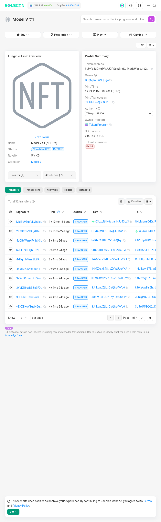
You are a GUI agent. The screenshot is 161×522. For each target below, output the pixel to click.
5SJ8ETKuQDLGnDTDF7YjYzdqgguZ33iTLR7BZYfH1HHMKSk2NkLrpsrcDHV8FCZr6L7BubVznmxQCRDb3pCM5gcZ (98, 102)
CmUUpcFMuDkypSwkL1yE (109, 249)
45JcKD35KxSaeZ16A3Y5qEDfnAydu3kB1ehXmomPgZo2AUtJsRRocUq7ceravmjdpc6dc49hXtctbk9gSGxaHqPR (29, 268)
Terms (147, 501)
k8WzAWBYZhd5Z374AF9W (109, 278)
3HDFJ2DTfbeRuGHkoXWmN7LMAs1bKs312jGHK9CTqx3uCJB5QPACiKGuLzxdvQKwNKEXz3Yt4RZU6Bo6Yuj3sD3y (29, 297)
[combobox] (23, 318)
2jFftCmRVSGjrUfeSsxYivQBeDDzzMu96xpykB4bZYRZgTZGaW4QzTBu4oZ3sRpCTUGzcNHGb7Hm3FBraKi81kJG (29, 231)
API (142, 45)
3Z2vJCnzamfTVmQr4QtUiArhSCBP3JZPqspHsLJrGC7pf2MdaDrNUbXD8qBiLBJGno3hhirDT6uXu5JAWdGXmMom (29, 278)
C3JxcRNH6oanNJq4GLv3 (112, 221)
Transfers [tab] (13, 190)
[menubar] (131, 5)
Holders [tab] (68, 190)
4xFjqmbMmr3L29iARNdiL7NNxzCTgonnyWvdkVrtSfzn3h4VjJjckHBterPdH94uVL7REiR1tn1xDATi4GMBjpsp (29, 259)
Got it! (13, 511)
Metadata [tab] (84, 190)
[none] (123, 5)
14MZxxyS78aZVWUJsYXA (109, 259)
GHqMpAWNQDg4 (97, 80)
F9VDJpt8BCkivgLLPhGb (107, 231)
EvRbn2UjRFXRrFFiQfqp (106, 240)
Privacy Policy (21, 505)
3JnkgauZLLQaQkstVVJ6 (108, 287)
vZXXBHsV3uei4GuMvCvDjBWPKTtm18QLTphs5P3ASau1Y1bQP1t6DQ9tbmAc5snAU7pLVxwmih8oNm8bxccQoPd (29, 306)
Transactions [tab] (32, 190)
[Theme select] (130, 5)
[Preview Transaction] (10, 221)
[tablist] (48, 190)
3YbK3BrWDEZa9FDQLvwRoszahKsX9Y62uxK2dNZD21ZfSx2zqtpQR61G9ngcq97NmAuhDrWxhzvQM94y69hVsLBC (29, 287)
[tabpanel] (80, 259)
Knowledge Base (13, 335)
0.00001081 (72, 5)
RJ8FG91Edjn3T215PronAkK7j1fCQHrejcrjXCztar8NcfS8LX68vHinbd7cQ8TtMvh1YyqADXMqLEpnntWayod (29, 250)
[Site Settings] (139, 5)
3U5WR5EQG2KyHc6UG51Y (109, 297)
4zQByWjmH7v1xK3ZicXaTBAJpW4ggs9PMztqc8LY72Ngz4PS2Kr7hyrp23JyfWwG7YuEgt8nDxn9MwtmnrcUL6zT (29, 240)
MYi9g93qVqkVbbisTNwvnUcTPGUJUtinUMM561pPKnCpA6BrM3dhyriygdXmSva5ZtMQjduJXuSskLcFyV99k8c (29, 221)
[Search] (151, 19)
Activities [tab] (52, 190)
